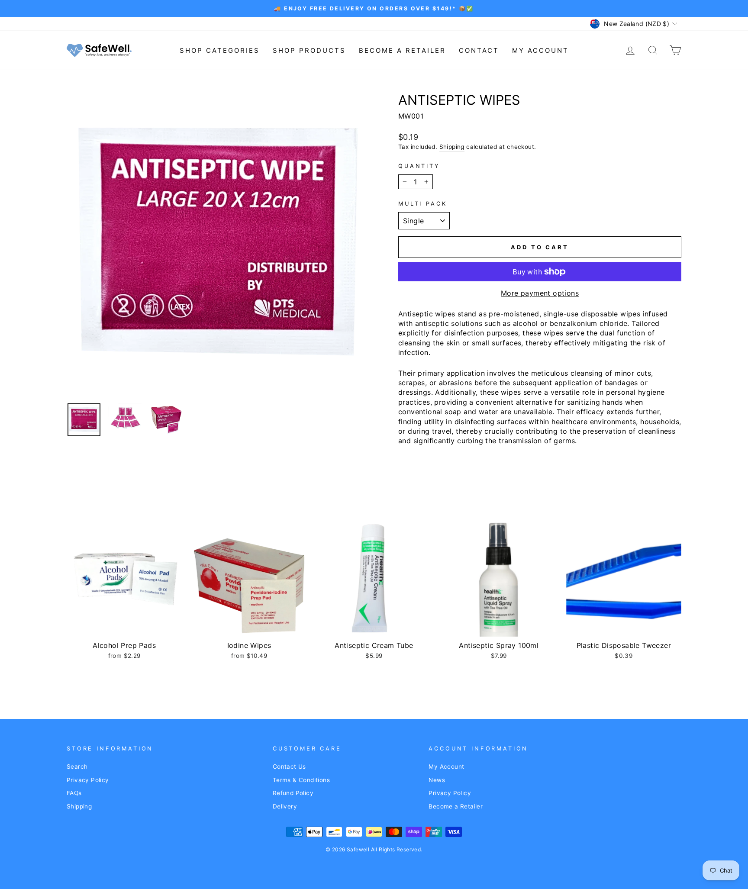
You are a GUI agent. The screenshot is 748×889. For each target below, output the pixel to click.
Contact (479, 50)
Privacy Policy (88, 779)
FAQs (74, 792)
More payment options (540, 293)
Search (77, 766)
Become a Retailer (402, 50)
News (437, 779)
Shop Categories (220, 50)
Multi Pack (422, 203)
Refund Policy (293, 792)
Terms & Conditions (301, 779)
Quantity (419, 166)
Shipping (451, 146)
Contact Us (289, 766)
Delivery (285, 806)
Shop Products (309, 50)
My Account (540, 50)
